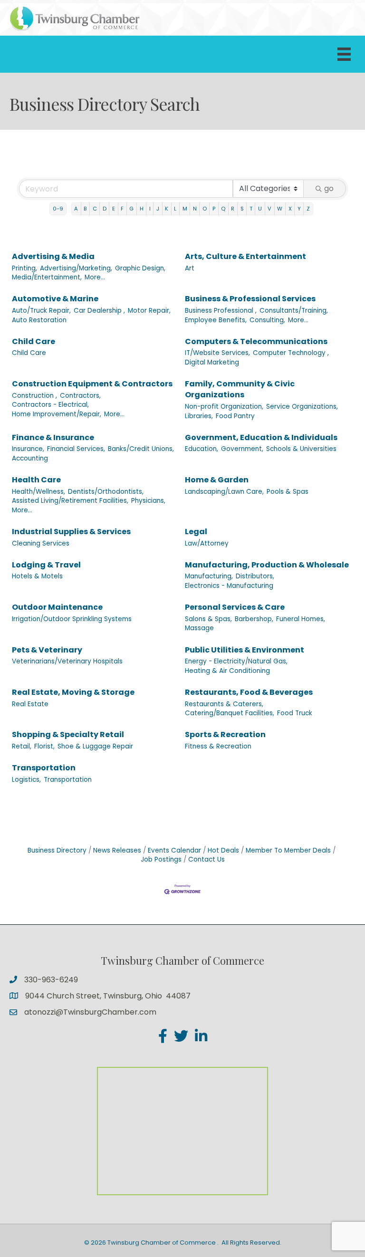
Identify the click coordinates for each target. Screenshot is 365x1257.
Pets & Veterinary (47, 649)
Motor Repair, (149, 310)
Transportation (44, 767)
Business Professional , (221, 310)
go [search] (329, 188)
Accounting (30, 458)
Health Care (36, 479)
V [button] (269, 208)
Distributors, (255, 576)
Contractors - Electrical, (50, 404)
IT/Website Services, (217, 352)
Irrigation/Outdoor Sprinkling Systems (72, 619)
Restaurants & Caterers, (224, 704)
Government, (242, 448)
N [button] (195, 208)
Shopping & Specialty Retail (68, 734)
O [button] (204, 208)
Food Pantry (235, 416)
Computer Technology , (291, 352)
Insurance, (28, 448)
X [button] (290, 208)
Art (189, 268)
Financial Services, (76, 448)
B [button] (85, 208)
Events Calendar (174, 850)
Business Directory (57, 850)
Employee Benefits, (216, 320)
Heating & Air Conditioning (227, 670)
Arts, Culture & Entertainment (245, 256)
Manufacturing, (209, 576)
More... (95, 277)
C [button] (95, 208)
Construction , (34, 395)
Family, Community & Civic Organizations (240, 389)
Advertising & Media (53, 256)
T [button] (251, 208)
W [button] (279, 208)
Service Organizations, (302, 406)
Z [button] (308, 208)
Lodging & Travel (46, 564)
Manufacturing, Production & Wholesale (267, 564)
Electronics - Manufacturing (229, 585)
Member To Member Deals (288, 850)
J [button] (157, 208)
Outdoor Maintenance (57, 607)
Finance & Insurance (53, 437)
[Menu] (344, 54)
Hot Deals (223, 850)
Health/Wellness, (38, 491)
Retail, (21, 746)
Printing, (24, 268)
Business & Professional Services (250, 298)
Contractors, (80, 395)
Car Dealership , (99, 310)
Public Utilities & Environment (244, 649)
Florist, (44, 746)
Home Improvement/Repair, (56, 414)
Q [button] (223, 208)
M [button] (184, 208)
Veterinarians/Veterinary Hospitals (67, 661)
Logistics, (26, 779)
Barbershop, (254, 619)
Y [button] (299, 208)
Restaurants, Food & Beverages (249, 692)
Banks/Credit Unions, (141, 448)
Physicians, (148, 500)
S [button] (242, 208)
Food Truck (294, 713)
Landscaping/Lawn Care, (224, 491)
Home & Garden (217, 479)
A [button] (76, 208)
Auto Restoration (39, 320)
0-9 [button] (58, 208)
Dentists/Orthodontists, (106, 491)
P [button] (213, 208)
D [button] (104, 208)
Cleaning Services (40, 543)
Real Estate (30, 704)
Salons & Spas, (208, 619)
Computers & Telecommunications (256, 341)
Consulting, (267, 320)
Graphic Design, (140, 268)
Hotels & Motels (37, 576)
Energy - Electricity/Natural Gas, (236, 661)
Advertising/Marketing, (76, 268)
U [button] (260, 208)
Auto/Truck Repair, (41, 310)
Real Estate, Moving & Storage (73, 692)
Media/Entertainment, (47, 277)
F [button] (122, 208)
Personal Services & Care (235, 607)
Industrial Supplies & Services (71, 531)
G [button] (131, 208)
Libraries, (199, 416)
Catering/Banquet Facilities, (229, 713)
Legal (196, 531)
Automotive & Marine (55, 298)
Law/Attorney (207, 543)
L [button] (175, 208)
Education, (201, 448)
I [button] (150, 208)
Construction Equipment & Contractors (92, 383)
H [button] (142, 208)
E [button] (113, 208)
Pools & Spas (287, 491)
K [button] (166, 208)
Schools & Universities (301, 448)
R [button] (232, 208)
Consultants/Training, (293, 310)
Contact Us (206, 859)
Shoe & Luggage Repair (95, 746)
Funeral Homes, (300, 619)
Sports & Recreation (225, 734)
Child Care (33, 341)
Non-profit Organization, (224, 406)
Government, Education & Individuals (261, 437)
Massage (199, 628)
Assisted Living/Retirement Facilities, (70, 500)
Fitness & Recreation (218, 746)
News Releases (117, 850)
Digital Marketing (212, 362)
